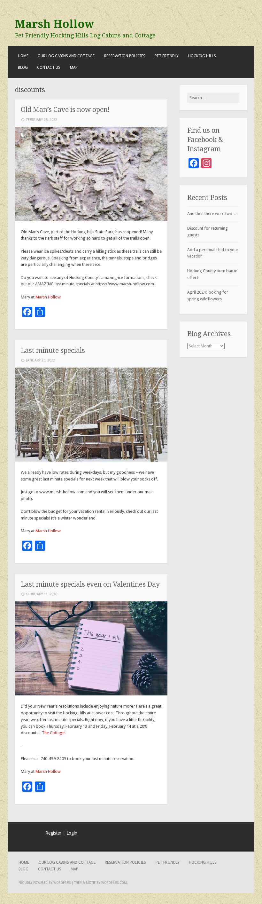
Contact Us (48, 67)
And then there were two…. (212, 213)
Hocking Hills (202, 56)
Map (74, 67)
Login (71, 833)
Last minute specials (53, 350)
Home (23, 56)
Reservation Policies (124, 56)
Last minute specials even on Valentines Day (90, 584)
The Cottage (53, 732)
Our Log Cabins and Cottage (66, 56)
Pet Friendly (167, 56)
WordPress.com (114, 882)
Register (53, 833)
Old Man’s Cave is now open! (65, 110)
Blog (23, 67)
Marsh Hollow (54, 24)
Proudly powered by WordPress (45, 882)
